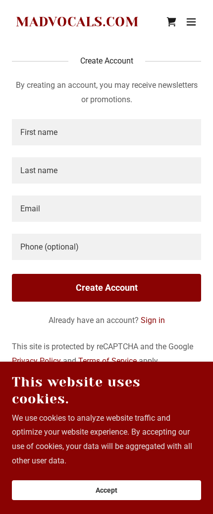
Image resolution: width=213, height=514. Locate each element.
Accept (106, 490)
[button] (191, 22)
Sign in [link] (153, 320)
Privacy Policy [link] (36, 361)
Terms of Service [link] (107, 361)
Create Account (107, 287)
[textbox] (106, 132)
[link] (77, 23)
